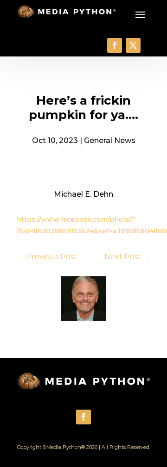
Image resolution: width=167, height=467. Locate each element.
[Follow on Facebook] (114, 45)
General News (109, 140)
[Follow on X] (133, 45)
